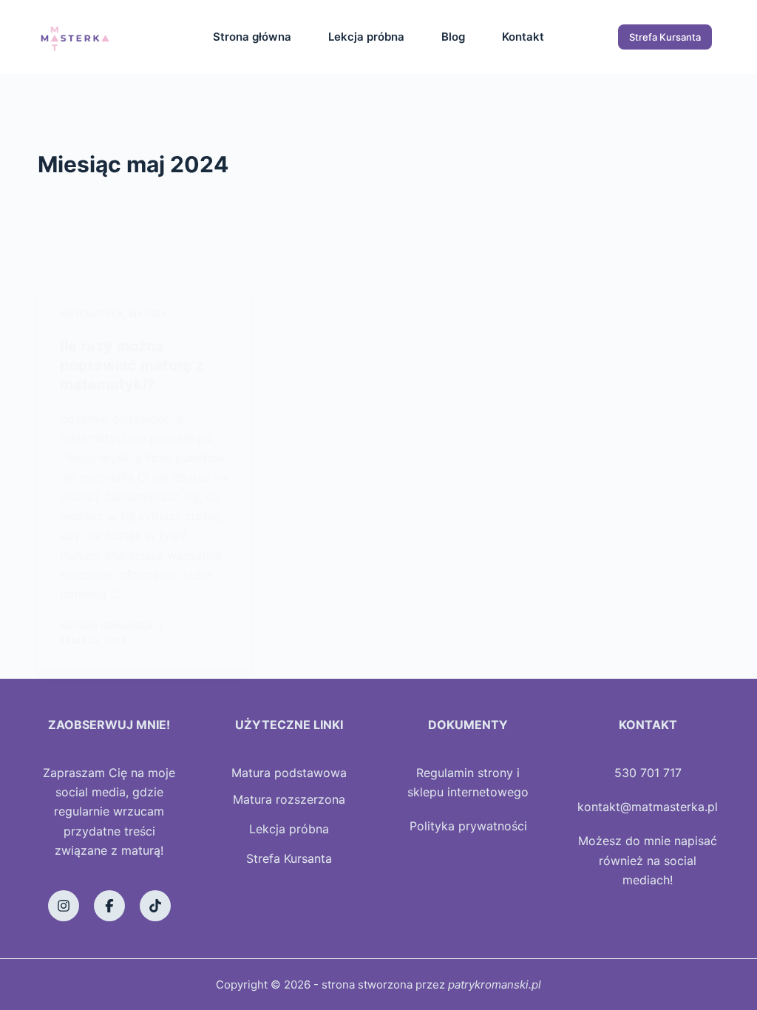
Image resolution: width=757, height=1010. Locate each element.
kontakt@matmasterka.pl (647, 806)
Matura (148, 313)
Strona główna (252, 37)
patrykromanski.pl (494, 984)
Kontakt (523, 37)
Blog (453, 37)
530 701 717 (648, 772)
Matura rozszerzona (289, 799)
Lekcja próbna (366, 37)
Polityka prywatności (468, 825)
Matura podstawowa (289, 772)
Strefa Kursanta (665, 37)
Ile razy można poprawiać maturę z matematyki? (131, 365)
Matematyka (91, 313)
